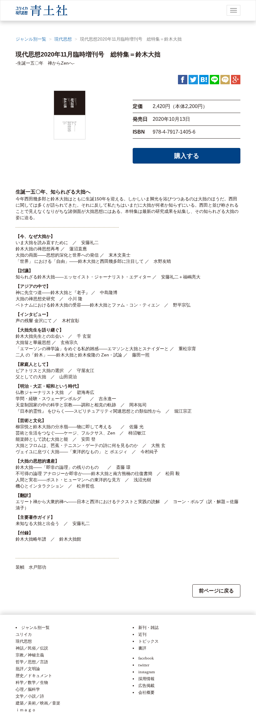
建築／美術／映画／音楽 (38, 703)
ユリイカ (24, 634)
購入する (186, 155)
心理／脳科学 (28, 689)
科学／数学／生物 (32, 682)
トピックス (148, 641)
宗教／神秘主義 (30, 655)
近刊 (142, 634)
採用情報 (146, 678)
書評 (142, 648)
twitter (143, 665)
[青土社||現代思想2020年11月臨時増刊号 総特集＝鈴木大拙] (204, 79)
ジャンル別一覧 (31, 39)
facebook (146, 658)
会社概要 (146, 692)
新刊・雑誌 (148, 627)
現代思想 (63, 39)
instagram (146, 672)
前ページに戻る (216, 590)
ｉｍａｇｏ (26, 710)
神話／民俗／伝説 (32, 648)
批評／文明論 (28, 668)
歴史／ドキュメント (34, 675)
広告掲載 (146, 685)
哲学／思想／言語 (32, 662)
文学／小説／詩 (30, 696)
